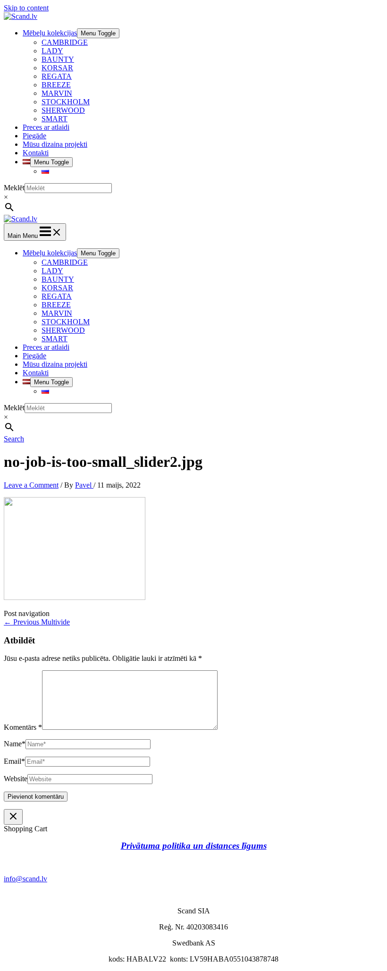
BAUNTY (58, 59)
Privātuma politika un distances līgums (194, 846)
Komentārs (23, 727)
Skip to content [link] (26, 8)
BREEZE (56, 85)
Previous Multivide (37, 622)
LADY (52, 51)
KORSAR (57, 68)
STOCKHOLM (66, 102)
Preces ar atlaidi (46, 127)
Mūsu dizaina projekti (55, 144)
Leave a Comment (31, 485)
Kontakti (36, 153)
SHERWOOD (63, 110)
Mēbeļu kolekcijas (50, 33)
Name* (14, 744)
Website (15, 779)
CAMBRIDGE (65, 42)
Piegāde (34, 136)
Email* (14, 761)
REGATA (57, 76)
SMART (54, 119)
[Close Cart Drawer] (13, 817)
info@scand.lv (25, 879)
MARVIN (57, 93)
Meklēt (14, 188)
